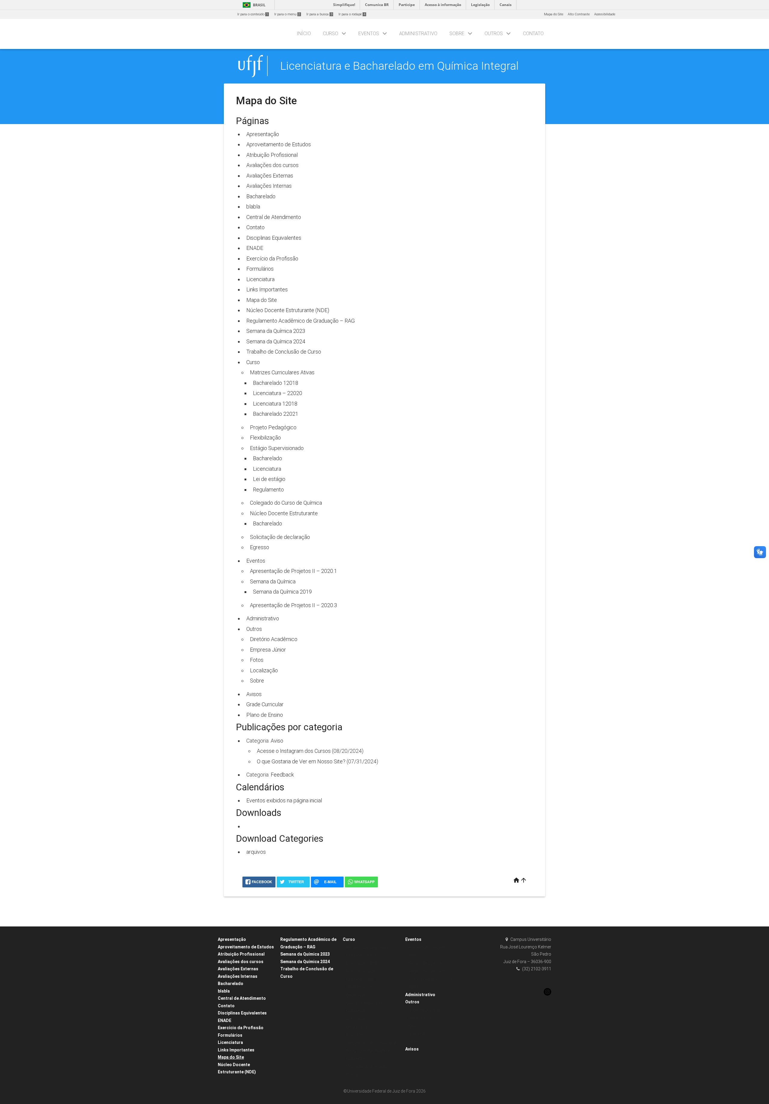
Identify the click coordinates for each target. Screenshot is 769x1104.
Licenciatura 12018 (275, 403)
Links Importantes (267, 289)
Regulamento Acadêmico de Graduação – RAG (300, 321)
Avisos (254, 694)
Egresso (259, 547)
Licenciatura (260, 279)
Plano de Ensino (264, 715)
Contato (533, 33)
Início (304, 33)
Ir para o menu (287, 14)
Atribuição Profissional (272, 155)
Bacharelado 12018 (275, 383)
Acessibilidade (604, 14)
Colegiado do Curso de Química (286, 503)
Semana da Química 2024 (275, 341)
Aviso (277, 741)
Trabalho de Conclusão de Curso (283, 351)
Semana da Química (273, 581)
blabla (253, 206)
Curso (330, 33)
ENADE (254, 248)
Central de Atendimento (273, 217)
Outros (494, 33)
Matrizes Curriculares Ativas (282, 372)
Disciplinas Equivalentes (273, 238)
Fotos (256, 660)
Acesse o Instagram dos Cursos (294, 751)
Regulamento (268, 489)
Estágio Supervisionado (277, 448)
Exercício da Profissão (272, 258)
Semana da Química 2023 (275, 331)
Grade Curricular (265, 704)
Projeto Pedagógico (273, 427)
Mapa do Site (553, 14)
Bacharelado (260, 196)
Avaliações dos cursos (272, 165)
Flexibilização (265, 437)
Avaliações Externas (269, 175)
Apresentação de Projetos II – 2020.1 (293, 571)
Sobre (456, 33)
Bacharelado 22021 (275, 414)
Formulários (260, 269)
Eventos (368, 33)
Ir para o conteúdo (252, 14)
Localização (264, 670)
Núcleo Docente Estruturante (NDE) (287, 310)
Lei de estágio (269, 479)
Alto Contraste (579, 14)
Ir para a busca (319, 14)
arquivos (256, 852)
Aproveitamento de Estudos (278, 144)
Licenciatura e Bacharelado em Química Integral (399, 65)
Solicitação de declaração (280, 537)
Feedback (282, 774)
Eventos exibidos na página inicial (284, 800)
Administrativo (418, 33)
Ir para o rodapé (352, 14)
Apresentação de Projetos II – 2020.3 (293, 605)
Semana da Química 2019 (282, 591)
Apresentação (262, 134)
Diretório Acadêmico (273, 639)
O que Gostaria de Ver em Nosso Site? (301, 761)
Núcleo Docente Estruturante (284, 513)
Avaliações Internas (269, 186)
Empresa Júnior (268, 649)
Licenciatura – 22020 (277, 393)
